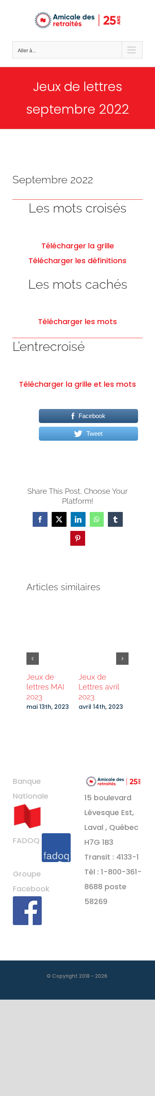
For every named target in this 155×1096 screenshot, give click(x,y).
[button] (32, 658)
